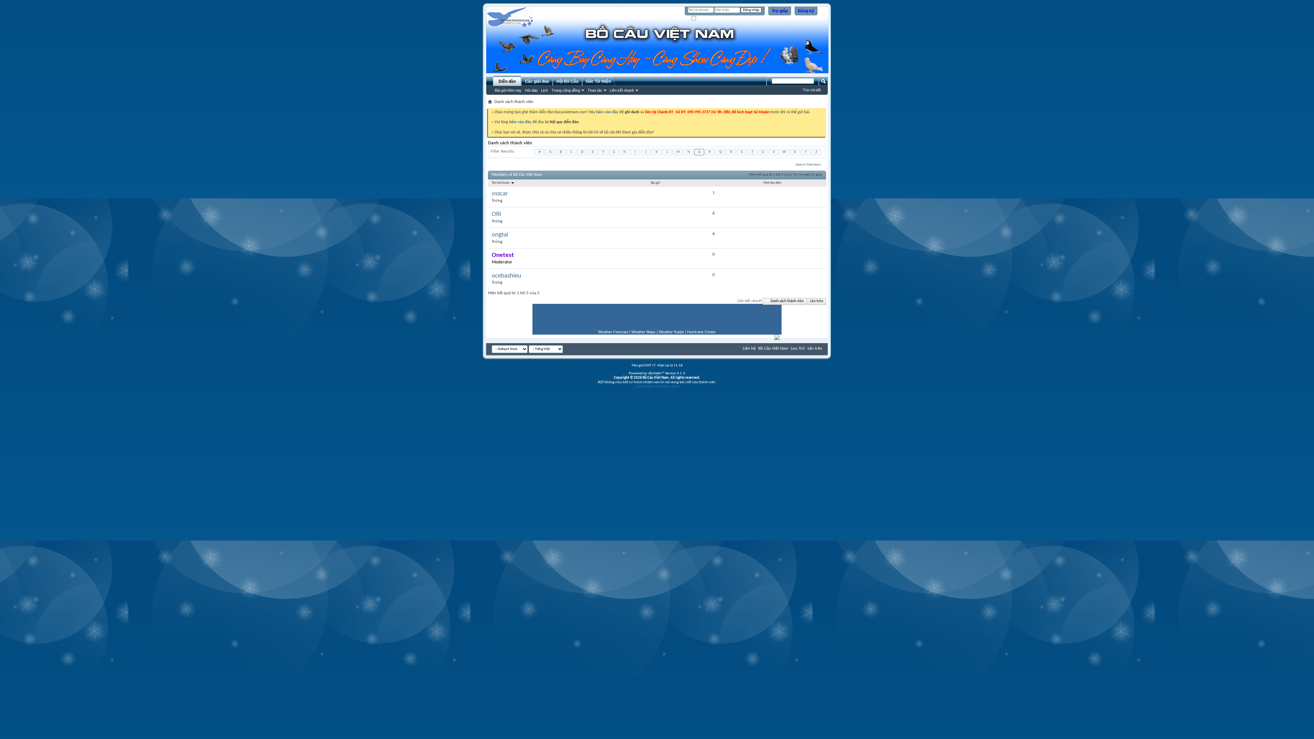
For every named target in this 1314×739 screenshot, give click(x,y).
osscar (500, 194)
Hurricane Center (701, 332)
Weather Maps (643, 332)
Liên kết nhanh (622, 90)
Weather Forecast (613, 332)
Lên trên (816, 301)
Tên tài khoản (501, 183)
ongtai (500, 235)
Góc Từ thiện (598, 81)
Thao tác (595, 90)
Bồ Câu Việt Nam (773, 348)
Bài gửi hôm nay (508, 90)
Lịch (544, 90)
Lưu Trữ (798, 348)
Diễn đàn (507, 81)
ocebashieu (506, 276)
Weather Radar (671, 332)
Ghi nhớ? (704, 19)
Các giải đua (537, 81)
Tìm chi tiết (812, 90)
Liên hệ (749, 348)
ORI (496, 214)
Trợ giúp (780, 11)
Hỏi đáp (531, 90)
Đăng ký (806, 11)
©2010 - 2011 (668, 387)
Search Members (808, 165)
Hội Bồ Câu (567, 81)
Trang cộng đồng (566, 90)
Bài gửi (655, 183)
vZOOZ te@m (645, 387)
